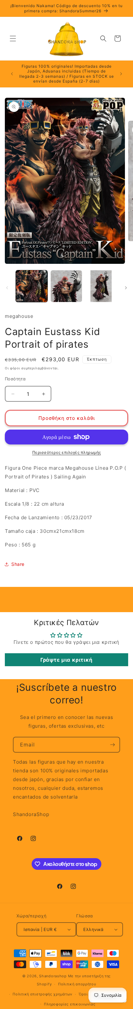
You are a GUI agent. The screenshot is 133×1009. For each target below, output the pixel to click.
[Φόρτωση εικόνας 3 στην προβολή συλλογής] (101, 286)
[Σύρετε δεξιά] (126, 288)
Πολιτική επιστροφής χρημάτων (42, 994)
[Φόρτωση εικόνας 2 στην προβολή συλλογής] (66, 286)
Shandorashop (52, 976)
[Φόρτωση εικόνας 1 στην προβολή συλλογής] (31, 286)
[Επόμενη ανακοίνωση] (121, 74)
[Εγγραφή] (112, 745)
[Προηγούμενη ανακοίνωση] (12, 74)
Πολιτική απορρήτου (77, 984)
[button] (13, 38)
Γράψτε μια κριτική (66, 659)
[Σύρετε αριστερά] (7, 288)
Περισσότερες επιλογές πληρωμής (66, 452)
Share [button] (18, 564)
